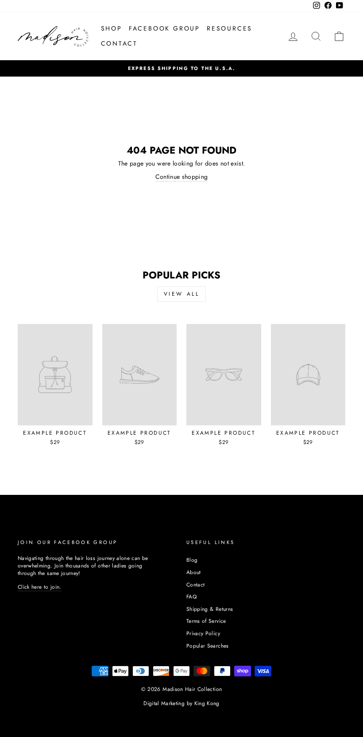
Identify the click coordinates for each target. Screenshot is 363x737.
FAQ (191, 596)
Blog (191, 559)
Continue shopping (181, 177)
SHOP (111, 28)
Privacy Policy (203, 633)
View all (182, 294)
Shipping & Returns (209, 609)
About (193, 572)
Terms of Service (206, 621)
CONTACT (119, 43)
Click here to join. (40, 586)
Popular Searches (207, 645)
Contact (195, 584)
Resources (229, 28)
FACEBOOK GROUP (164, 28)
